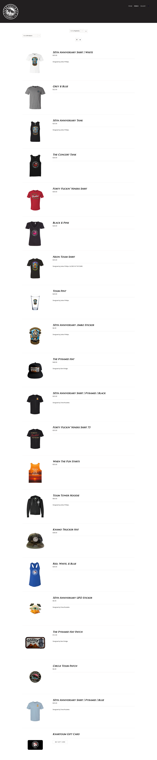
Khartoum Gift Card (66, 734)
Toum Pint (59, 291)
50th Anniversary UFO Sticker (72, 597)
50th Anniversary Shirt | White (73, 52)
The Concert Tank (64, 154)
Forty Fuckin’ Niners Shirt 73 (71, 427)
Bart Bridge (64, 368)
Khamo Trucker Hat (66, 529)
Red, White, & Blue (64, 563)
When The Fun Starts (66, 461)
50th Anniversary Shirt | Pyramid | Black (79, 393)
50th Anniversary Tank (68, 120)
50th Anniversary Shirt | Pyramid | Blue (78, 700)
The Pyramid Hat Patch (67, 631)
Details (41, 63)
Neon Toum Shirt (64, 256)
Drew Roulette (65, 403)
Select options (31, 63)
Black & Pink (61, 222)
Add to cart (31, 302)
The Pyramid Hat (63, 359)
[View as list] (80, 39)
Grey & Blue (60, 86)
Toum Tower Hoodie (66, 495)
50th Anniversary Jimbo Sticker (73, 325)
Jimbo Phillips (65, 62)
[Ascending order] (86, 31)
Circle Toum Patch (65, 666)
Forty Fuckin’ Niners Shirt (70, 188)
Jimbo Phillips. (65, 130)
